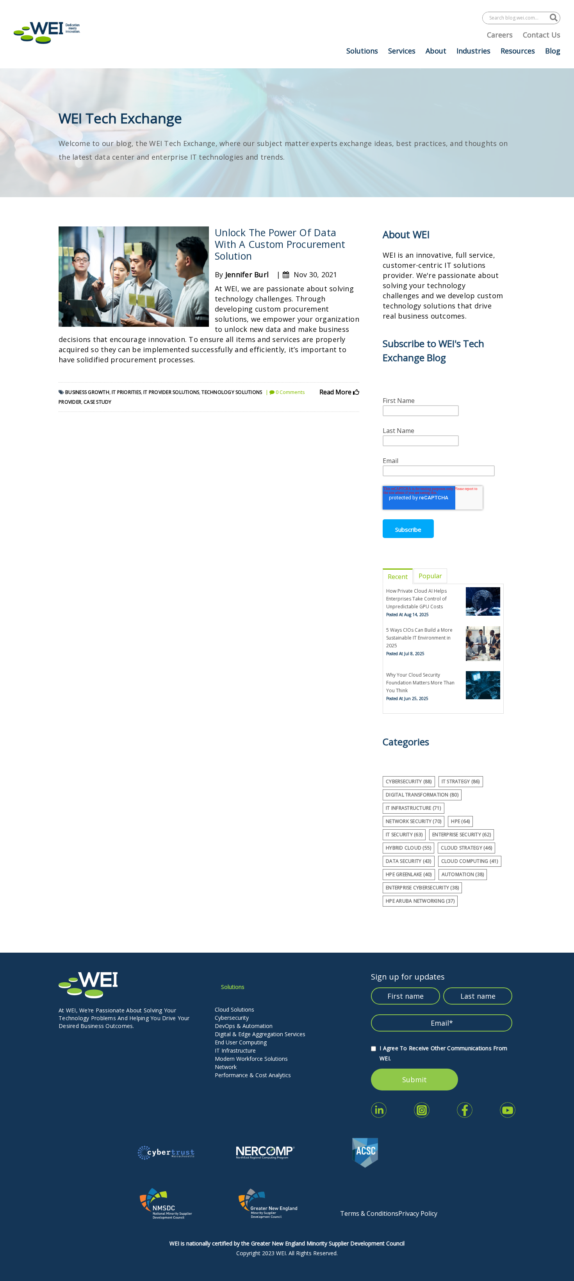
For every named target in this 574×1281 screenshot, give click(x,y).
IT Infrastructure (235, 1050)
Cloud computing (469, 861)
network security (413, 821)
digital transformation (422, 794)
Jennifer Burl (247, 274)
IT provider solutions (171, 392)
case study (98, 402)
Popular (430, 576)
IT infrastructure (413, 808)
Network (226, 1067)
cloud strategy (466, 847)
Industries (473, 50)
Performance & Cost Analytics (253, 1075)
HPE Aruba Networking (420, 901)
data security (408, 861)
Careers (500, 34)
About (436, 50)
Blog (552, 50)
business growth (87, 392)
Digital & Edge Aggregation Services (260, 1034)
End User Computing (241, 1042)
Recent (398, 576)
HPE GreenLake (409, 874)
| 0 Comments (285, 392)
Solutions (362, 50)
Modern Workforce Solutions (251, 1058)
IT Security (404, 834)
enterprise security (461, 834)
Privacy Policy (417, 1213)
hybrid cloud (408, 847)
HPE (460, 821)
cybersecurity (409, 781)
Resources (518, 50)
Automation (463, 874)
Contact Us (541, 34)
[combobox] (516, 18)
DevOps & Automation (244, 1026)
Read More (336, 392)
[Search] (554, 18)
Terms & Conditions (369, 1213)
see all (392, 913)
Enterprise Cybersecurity (422, 887)
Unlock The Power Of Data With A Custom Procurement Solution (280, 244)
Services (401, 50)
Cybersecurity (232, 1017)
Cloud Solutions (234, 1009)
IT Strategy (461, 781)
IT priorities (126, 392)
